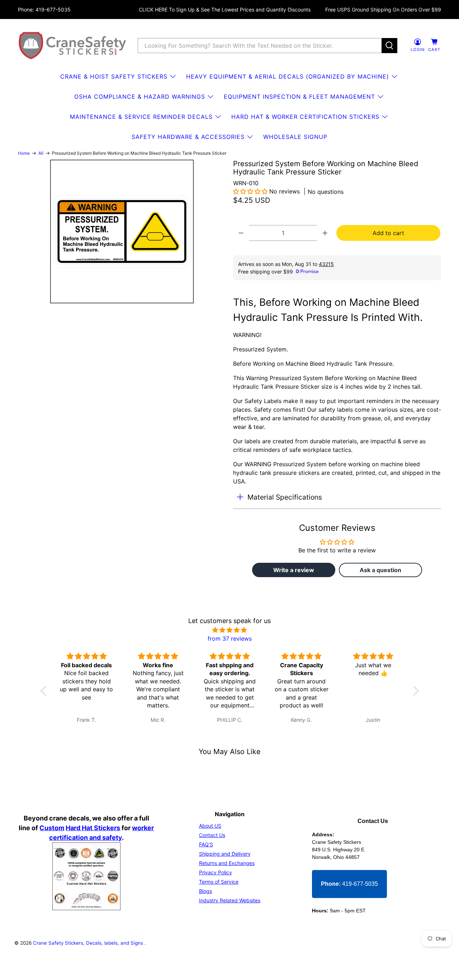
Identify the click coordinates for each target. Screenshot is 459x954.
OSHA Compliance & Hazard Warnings (139, 96)
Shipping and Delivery (225, 854)
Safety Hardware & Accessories (188, 136)
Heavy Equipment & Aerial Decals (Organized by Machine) (287, 76)
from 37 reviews (230, 638)
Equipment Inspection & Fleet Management (299, 96)
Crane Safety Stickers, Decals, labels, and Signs (89, 943)
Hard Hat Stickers (93, 828)
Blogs (205, 891)
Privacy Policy (215, 872)
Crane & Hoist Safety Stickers (113, 76)
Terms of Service (218, 882)
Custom (51, 828)
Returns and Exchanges (227, 863)
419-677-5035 (349, 884)
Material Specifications (284, 497)
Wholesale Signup (295, 136)
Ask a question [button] (380, 570)
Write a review (293, 570)
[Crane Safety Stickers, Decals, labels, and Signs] (72, 46)
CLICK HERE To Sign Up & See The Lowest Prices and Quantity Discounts (225, 9)
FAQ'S (206, 844)
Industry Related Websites (229, 900)
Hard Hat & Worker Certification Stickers (305, 116)
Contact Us (212, 835)
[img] (230, 630)
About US (210, 826)
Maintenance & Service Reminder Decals (141, 116)
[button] (250, 191)
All (40, 153)
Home (24, 153)
